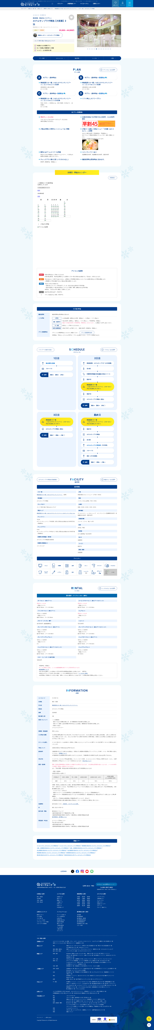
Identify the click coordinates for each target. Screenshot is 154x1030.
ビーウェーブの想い (41, 920)
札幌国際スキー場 (79, 943)
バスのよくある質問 (109, 350)
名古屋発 (39, 898)
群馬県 (83, 900)
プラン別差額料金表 (86, 332)
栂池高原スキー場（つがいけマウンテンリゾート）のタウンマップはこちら (56, 513)
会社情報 (79, 914)
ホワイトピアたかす (102, 1002)
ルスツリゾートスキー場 (58, 941)
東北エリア (59, 898)
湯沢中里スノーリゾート (78, 955)
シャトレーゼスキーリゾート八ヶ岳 (96, 985)
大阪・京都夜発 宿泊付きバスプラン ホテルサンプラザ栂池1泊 (52, 848)
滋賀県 (88, 898)
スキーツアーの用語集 (42, 923)
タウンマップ (60, 930)
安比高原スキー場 (93, 945)
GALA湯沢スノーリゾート (99, 955)
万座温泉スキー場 (79, 966)
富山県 (83, 905)
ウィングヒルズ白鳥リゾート (72, 1004)
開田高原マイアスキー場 (71, 987)
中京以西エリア (60, 907)
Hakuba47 (67, 991)
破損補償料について (44, 669)
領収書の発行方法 (61, 920)
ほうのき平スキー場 (107, 1006)
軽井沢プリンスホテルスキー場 (97, 975)
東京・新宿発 (40, 896)
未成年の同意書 (60, 921)
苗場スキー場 (90, 953)
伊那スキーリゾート (105, 987)
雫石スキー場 (100, 945)
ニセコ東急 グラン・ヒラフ (70, 941)
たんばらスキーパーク (71, 962)
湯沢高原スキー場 (70, 957)
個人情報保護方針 (81, 921)
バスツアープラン (101, 896)
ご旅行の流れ (60, 928)
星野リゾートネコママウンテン (73, 949)
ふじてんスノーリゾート (82, 985)
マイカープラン (100, 900)
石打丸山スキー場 (70, 958)
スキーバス (99, 905)
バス (60, 3)
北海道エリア (60, 896)
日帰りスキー (100, 902)
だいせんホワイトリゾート (72, 1008)
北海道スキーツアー (101, 903)
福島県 (78, 905)
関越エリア (59, 900)
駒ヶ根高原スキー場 (70, 988)
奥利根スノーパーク (106, 962)
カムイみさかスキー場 (71, 985)
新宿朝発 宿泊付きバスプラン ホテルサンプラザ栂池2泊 (80, 852)
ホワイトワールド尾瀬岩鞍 (72, 960)
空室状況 (112, 177)
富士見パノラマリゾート (110, 983)
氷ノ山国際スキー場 (78, 1001)
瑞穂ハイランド (69, 1011)
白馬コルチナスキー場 (68, 993)
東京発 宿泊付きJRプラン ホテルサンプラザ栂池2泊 (77, 855)
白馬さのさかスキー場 (94, 993)
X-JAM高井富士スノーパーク (100, 968)
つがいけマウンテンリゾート (77, 991)
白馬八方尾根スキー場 (101, 991)
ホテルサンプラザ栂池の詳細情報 (48, 479)
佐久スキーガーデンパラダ (83, 975)
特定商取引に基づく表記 (82, 923)
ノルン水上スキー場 (87, 962)
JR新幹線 (71, 3)
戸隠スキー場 (69, 973)
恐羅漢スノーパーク (86, 1010)
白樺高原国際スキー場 (109, 981)
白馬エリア (59, 903)
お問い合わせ (48, 1017)
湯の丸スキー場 (69, 977)
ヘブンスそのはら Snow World (84, 987)
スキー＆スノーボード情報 (42, 921)
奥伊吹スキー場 (101, 999)
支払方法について (86, 761)
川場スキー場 (80, 962)
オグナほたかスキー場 (104, 960)
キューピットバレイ (107, 958)
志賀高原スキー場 (70, 968)
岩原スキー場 (69, 955)
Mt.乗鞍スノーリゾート (71, 981)
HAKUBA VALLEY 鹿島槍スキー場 (81, 993)
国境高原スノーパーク (92, 999)
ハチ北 (104, 1001)
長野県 (83, 902)
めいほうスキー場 (93, 1002)
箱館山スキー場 (69, 999)
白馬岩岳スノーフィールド (90, 991)
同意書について (63, 753)
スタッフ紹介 (80, 925)
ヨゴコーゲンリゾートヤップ (80, 999)
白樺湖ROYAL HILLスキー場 (98, 981)
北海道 (78, 896)
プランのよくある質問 (109, 70)
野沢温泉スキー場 (70, 972)
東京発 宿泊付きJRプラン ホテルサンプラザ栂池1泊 (50, 855)
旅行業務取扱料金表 (81, 920)
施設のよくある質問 (109, 479)
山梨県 (83, 898)
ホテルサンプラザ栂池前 (94, 445)
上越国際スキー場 (79, 958)
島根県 (88, 905)
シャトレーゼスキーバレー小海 (84, 981)
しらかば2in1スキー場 (86, 983)
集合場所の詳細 (50, 363)
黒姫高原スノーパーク (109, 972)
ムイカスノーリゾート (88, 958)
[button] (78, 30)
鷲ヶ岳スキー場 (69, 1002)
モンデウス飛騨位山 (89, 1006)
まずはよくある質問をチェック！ (106, 884)
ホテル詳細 (39, 916)
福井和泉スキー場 (79, 997)
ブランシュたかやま (80, 988)
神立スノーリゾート (105, 953)
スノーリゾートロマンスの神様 (79, 970)
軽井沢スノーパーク (87, 966)
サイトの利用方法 (61, 916)
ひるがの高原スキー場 (84, 1004)
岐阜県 (88, 900)
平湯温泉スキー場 (98, 1006)
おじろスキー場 (69, 1001)
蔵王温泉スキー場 (108, 945)
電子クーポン (60, 923)
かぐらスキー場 (97, 953)
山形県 (78, 902)
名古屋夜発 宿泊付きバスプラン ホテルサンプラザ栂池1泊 (51, 850)
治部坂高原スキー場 (96, 987)
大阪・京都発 (40, 900)
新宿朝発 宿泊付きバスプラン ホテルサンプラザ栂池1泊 (51, 852)
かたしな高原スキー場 (94, 960)
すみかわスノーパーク (83, 947)
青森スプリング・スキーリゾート (73, 945)
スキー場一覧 (40, 918)
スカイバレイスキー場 (88, 1001)
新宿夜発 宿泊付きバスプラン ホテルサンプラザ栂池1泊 (96, 845)
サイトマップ (40, 1017)
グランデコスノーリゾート (86, 949)
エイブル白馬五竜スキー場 (58, 991)
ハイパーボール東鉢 (98, 1001)
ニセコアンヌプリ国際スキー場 (98, 941)
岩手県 (78, 900)
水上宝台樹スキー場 (97, 962)
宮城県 (78, 903)
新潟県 (83, 903)
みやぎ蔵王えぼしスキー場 (72, 947)
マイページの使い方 (61, 914)
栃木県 (83, 896)
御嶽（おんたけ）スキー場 (110, 985)
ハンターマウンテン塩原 (71, 951)
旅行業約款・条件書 (81, 918)
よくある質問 (60, 927)
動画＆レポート (40, 914)
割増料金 (102, 77)
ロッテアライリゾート (98, 979)
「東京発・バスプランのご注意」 (70, 804)
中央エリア (59, 905)
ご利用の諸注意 (60, 925)
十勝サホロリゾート (70, 943)
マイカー (84, 3)
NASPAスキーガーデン (111, 955)
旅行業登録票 (80, 916)
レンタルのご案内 (83, 673)
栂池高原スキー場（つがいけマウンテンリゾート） (50, 494)
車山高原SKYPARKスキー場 (98, 983)
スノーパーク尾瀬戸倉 (83, 960)
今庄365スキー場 (87, 997)
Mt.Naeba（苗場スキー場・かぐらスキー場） (76, 953)
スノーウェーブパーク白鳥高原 (97, 1004)
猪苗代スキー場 (96, 949)
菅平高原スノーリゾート (71, 975)
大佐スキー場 (69, 1010)
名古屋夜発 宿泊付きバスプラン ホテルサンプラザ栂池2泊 (82, 850)
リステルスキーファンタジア (107, 949)
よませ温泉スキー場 (111, 968)
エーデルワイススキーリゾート (84, 951)
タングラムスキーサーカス (97, 972)
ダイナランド (85, 1002)
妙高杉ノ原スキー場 (70, 979)
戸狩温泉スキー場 (79, 972)
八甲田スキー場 (85, 945)
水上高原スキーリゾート (71, 964)
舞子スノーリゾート (98, 958)
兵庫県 (88, 902)
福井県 (88, 896)
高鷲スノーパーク (78, 1002)
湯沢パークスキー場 (88, 955)
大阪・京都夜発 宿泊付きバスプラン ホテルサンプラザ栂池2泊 (85, 848)
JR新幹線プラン (100, 898)
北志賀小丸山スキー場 (88, 968)
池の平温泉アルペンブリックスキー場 (84, 979)
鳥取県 (88, 907)
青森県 (78, 898)
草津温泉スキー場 (70, 966)
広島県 (88, 903)
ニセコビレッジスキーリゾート (84, 941)
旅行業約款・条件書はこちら (59, 817)
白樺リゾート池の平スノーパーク (73, 983)
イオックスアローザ (70, 995)
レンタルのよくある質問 (108, 588)
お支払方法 (59, 918)
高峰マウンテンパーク (109, 975)
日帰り (96, 3)
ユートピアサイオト (77, 1010)
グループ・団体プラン (102, 907)
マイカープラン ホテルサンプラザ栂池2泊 (70, 845)
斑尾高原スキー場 (87, 972)
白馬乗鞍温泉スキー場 (58, 993)
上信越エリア (60, 902)
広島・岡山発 (40, 902)
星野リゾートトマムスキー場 (59, 943)
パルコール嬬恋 (96, 966)
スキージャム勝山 (70, 997)
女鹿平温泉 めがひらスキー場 (98, 1010)
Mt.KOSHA (68, 970)
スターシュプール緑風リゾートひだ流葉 (75, 1006)
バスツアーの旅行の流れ (45, 350)
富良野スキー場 (109, 941)
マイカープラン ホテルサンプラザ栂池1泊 (47, 845)
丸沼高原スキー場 (82, 964)
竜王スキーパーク (79, 968)
